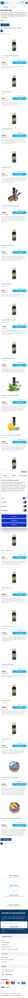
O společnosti (4, 961)
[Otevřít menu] (26, 3)
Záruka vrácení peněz (14, 904)
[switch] (25, 502)
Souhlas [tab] (5, 475)
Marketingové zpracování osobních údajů (10, 949)
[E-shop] (1, 7)
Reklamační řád (5, 944)
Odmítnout (14, 524)
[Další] (9, 31)
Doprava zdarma (14, 885)
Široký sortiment (14, 895)
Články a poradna (5, 957)
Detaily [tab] (14, 475)
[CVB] (5, 3)
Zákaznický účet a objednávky (7, 959)
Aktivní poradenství (14, 875)
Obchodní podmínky (6, 942)
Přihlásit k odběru (14, 926)
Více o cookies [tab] (23, 475)
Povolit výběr (14, 520)
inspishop (18, 995)
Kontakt (3, 940)
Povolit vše (14, 516)
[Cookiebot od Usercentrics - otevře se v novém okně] (21, 472)
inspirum (6, 995)
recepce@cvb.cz (9, 974)
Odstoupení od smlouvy (6, 947)
